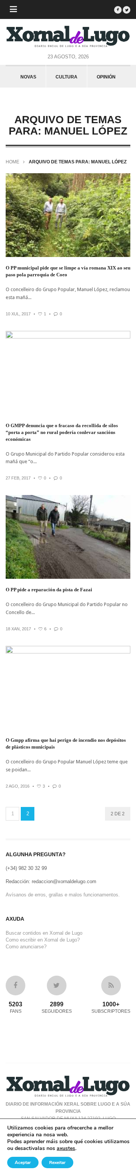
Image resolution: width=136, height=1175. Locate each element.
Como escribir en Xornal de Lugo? (43, 940)
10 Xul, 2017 (18, 314)
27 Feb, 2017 (18, 478)
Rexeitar (57, 1162)
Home (12, 161)
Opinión (106, 77)
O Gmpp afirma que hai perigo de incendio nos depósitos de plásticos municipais (66, 743)
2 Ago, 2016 (17, 786)
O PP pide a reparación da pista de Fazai (49, 589)
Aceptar (23, 1162)
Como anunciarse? (26, 946)
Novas (28, 77)
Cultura (66, 77)
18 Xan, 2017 (18, 629)
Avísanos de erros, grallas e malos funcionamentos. (63, 895)
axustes (66, 1148)
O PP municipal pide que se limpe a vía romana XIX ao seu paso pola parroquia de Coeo (68, 271)
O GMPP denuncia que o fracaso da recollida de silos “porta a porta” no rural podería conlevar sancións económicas (62, 432)
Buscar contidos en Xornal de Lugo (44, 933)
